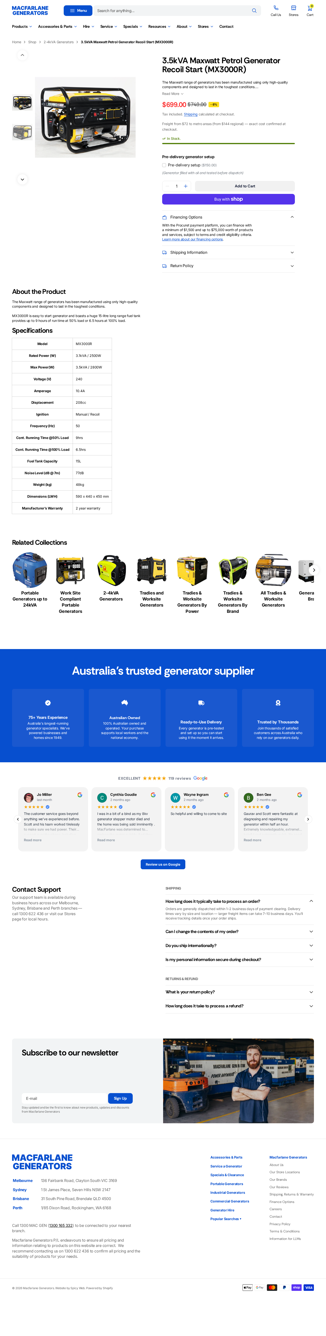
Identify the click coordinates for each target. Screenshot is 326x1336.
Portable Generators (226, 1184)
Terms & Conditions (284, 1231)
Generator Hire (222, 1210)
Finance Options (282, 1202)
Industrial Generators (227, 1192)
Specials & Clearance (227, 1175)
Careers (276, 1209)
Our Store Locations (285, 1172)
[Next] (308, 819)
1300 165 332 (61, 1225)
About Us (277, 1165)
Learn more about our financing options (192, 239)
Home (16, 42)
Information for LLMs (285, 1239)
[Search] (254, 11)
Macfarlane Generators (38, 1288)
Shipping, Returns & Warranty (292, 1194)
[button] (310, 10)
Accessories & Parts (226, 1157)
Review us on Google (163, 864)
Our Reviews (279, 1187)
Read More (170, 94)
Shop (32, 42)
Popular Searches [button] (225, 1219)
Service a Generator (226, 1166)
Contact (276, 1216)
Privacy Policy (280, 1224)
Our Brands (278, 1179)
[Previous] (18, 819)
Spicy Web (77, 1288)
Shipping (191, 114)
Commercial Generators (229, 1201)
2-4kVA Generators (59, 42)
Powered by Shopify (99, 1288)
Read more (33, 840)
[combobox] (177, 10)
